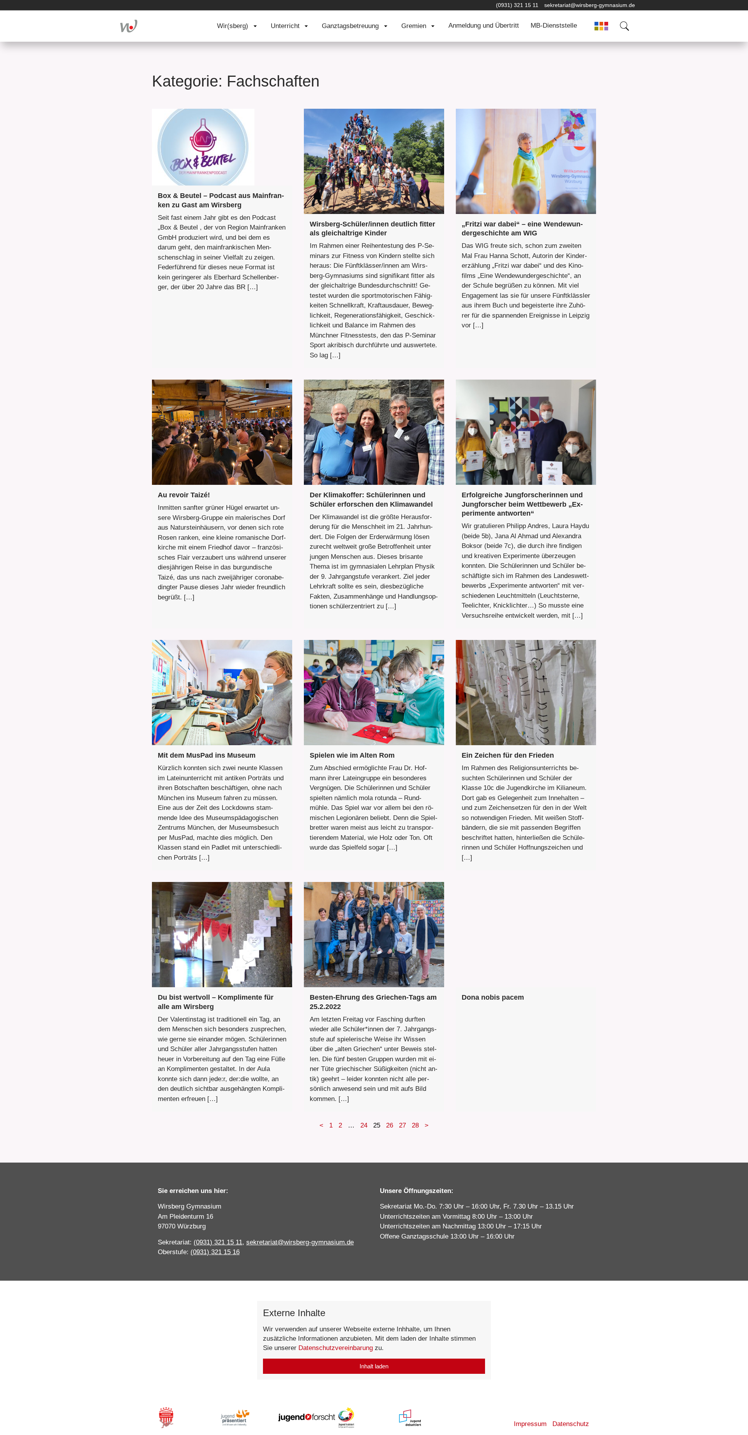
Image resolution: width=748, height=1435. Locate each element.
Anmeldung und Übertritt (483, 25)
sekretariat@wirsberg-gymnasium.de (589, 5)
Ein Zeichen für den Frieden (508, 755)
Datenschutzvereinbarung (335, 1348)
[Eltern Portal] (601, 26)
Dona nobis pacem (493, 997)
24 (363, 1125)
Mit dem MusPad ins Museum (207, 755)
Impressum (530, 1424)
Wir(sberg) (232, 26)
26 (389, 1125)
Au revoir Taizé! (184, 495)
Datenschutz (570, 1424)
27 (402, 1125)
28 (415, 1125)
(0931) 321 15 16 (215, 1252)
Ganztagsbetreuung (350, 26)
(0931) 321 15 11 (517, 5)
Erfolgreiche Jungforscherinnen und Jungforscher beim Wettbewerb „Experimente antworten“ (522, 504)
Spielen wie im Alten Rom (352, 755)
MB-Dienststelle (554, 25)
